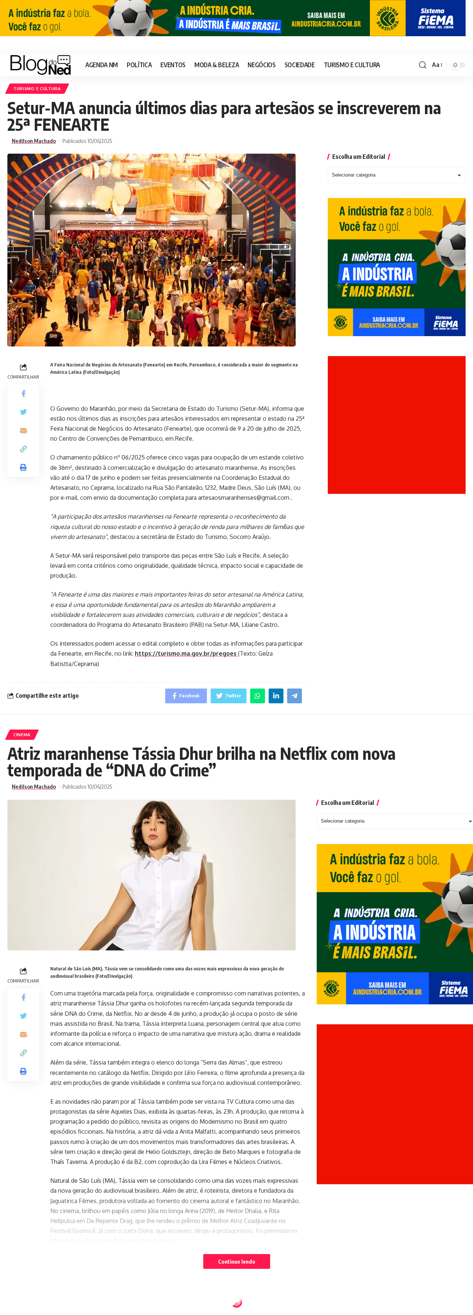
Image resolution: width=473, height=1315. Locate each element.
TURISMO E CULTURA (37, 88)
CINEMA (22, 734)
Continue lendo (236, 1261)
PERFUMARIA (27, 1304)
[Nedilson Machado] (40, 65)
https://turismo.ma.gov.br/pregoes (186, 653)
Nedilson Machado (34, 141)
